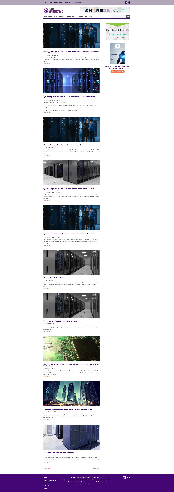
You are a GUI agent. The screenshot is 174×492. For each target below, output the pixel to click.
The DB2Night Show (50, 100)
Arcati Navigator (77, 2)
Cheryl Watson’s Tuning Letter (56, 16)
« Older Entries (47, 468)
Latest (45, 16)
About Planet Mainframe (50, 480)
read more (47, 63)
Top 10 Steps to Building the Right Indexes (60, 321)
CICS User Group (48, 2)
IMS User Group (67, 2)
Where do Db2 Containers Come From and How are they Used (68, 409)
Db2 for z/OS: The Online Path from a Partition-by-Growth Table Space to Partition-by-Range (71, 52)
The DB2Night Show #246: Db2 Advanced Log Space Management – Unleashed (70, 97)
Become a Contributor (49, 483)
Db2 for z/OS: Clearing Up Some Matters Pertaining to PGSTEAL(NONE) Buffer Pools (71, 365)
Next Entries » (96, 468)
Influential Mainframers (71, 16)
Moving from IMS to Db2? (53, 278)
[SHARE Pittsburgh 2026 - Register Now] (117, 40)
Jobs (86, 16)
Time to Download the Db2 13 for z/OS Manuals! (62, 145)
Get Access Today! (117, 71)
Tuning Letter (47, 485)
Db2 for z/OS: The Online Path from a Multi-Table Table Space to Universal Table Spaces (69, 189)
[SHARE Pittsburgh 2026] (105, 13)
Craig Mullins (48, 147)
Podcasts (81, 16)
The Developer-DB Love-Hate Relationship (60, 452)
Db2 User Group (57, 2)
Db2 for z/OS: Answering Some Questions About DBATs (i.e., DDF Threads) (69, 234)
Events (90, 16)
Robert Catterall (49, 55)
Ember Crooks (48, 411)
